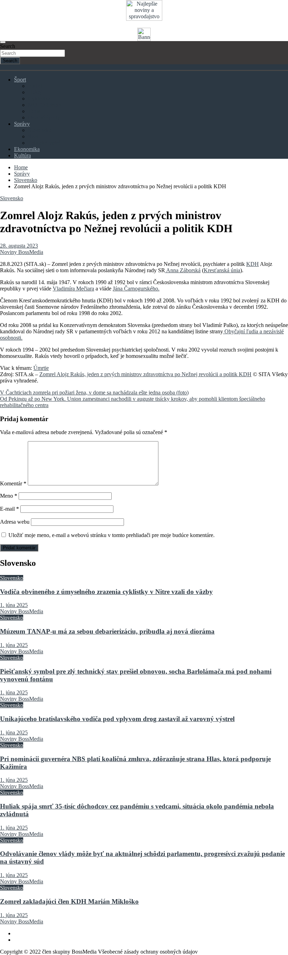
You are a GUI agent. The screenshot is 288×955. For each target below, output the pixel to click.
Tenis (34, 111)
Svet (33, 136)
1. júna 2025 (14, 605)
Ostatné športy (44, 117)
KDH (252, 264)
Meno (8, 496)
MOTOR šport (44, 105)
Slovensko (39, 130)
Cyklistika (39, 99)
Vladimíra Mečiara (73, 289)
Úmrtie (41, 368)
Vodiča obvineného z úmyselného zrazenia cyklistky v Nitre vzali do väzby (106, 591)
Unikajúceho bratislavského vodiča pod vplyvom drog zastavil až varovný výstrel (117, 718)
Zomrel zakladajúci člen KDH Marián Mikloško (69, 901)
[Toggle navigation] (3, 42)
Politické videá (44, 143)
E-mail (9, 509)
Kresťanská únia (222, 270)
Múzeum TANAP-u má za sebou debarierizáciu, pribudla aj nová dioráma (107, 631)
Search (7, 46)
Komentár (13, 483)
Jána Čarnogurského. (136, 289)
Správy (22, 124)
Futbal (35, 86)
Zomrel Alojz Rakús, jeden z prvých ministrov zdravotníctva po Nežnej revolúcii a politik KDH (145, 374)
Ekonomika (27, 149)
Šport (20, 80)
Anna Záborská (183, 270)
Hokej (35, 92)
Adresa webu (15, 522)
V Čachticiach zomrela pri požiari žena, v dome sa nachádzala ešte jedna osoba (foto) (94, 392)
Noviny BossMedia (21, 252)
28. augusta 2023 (19, 246)
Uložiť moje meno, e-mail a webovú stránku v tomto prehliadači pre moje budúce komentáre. (111, 535)
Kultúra (22, 155)
